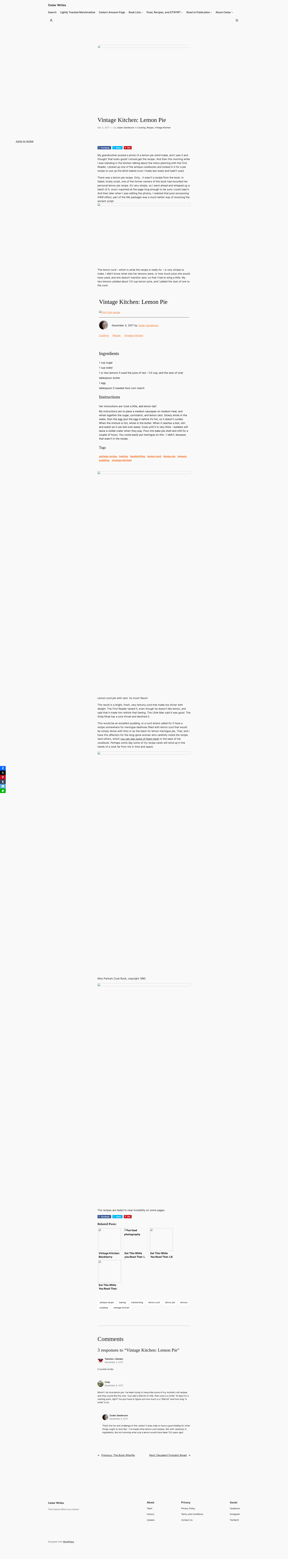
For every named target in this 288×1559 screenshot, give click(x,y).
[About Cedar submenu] (232, 12)
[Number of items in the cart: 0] (237, 20)
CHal (107, 1382)
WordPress (68, 1541)
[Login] (51, 20)
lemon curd (154, 456)
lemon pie (169, 456)
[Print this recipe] (109, 312)
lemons (182, 456)
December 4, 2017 (114, 1385)
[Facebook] (3, 768)
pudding (104, 460)
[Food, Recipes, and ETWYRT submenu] (182, 12)
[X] (3, 773)
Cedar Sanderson (125, 127)
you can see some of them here (139, 738)
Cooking (141, 127)
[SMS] (3, 790)
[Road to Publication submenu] (211, 12)
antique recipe (108, 456)
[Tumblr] (3, 782)
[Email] (3, 786)
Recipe (150, 127)
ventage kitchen (122, 460)
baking (123, 456)
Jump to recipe (24, 141)
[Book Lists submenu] (142, 12)
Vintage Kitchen (163, 127)
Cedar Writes (57, 5)
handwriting (137, 456)
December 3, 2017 (114, 1362)
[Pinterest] (3, 777)
